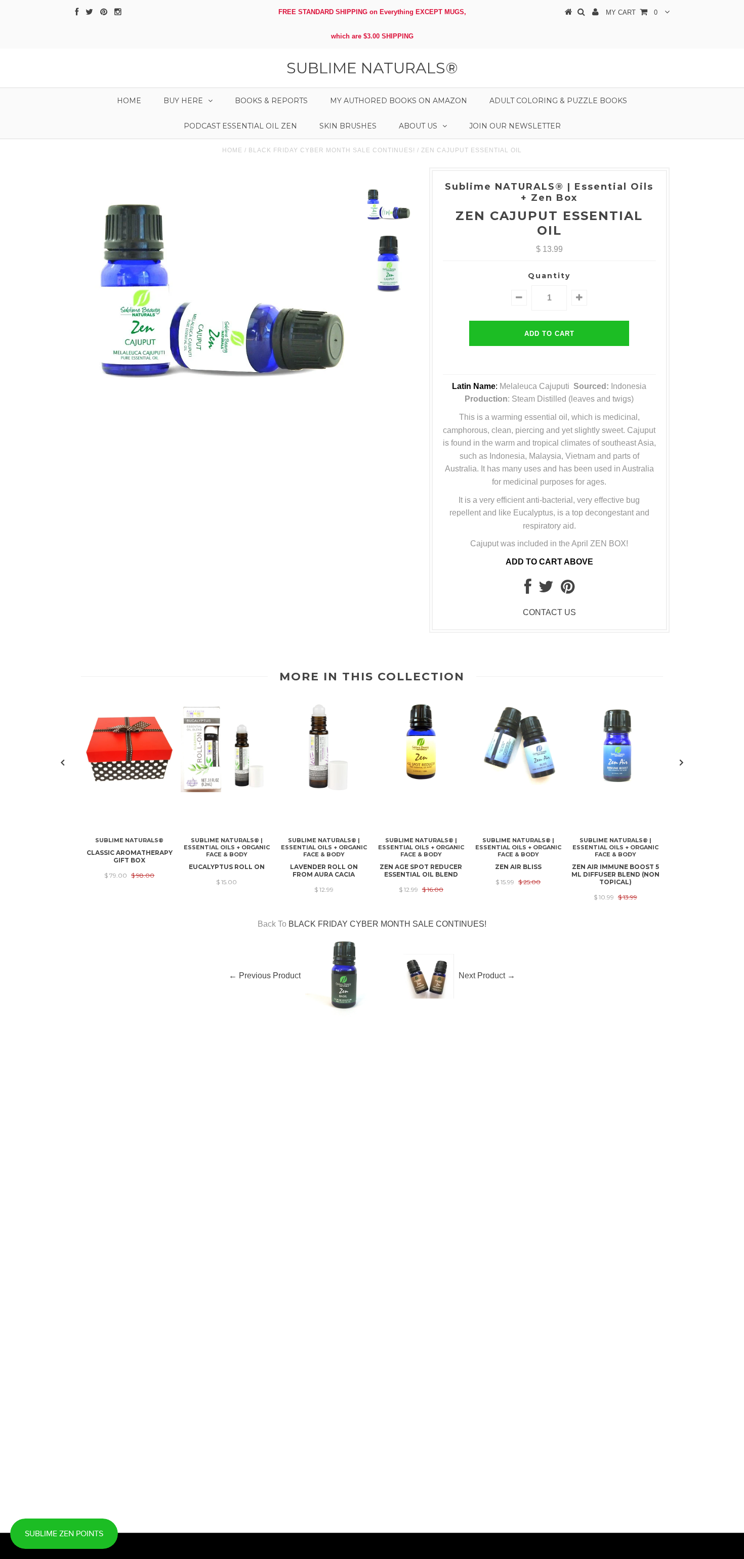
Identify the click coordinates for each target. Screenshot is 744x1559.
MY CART (631, 12)
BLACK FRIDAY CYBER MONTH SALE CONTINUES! (332, 150)
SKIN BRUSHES (348, 126)
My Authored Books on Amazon (398, 100)
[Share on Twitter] (546, 589)
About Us (418, 126)
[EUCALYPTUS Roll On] (227, 789)
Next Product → (487, 975)
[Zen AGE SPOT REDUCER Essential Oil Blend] (421, 780)
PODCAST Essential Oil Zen (240, 126)
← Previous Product (265, 975)
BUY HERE (183, 100)
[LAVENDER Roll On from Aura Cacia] (324, 789)
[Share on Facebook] (527, 589)
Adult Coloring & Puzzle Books (558, 100)
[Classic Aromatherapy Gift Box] (130, 791)
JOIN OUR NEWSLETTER (515, 126)
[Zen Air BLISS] (518, 782)
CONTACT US (549, 612)
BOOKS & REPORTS (271, 100)
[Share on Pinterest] (567, 589)
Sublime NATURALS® (372, 68)
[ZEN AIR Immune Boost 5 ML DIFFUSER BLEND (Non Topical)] (615, 785)
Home (129, 100)
